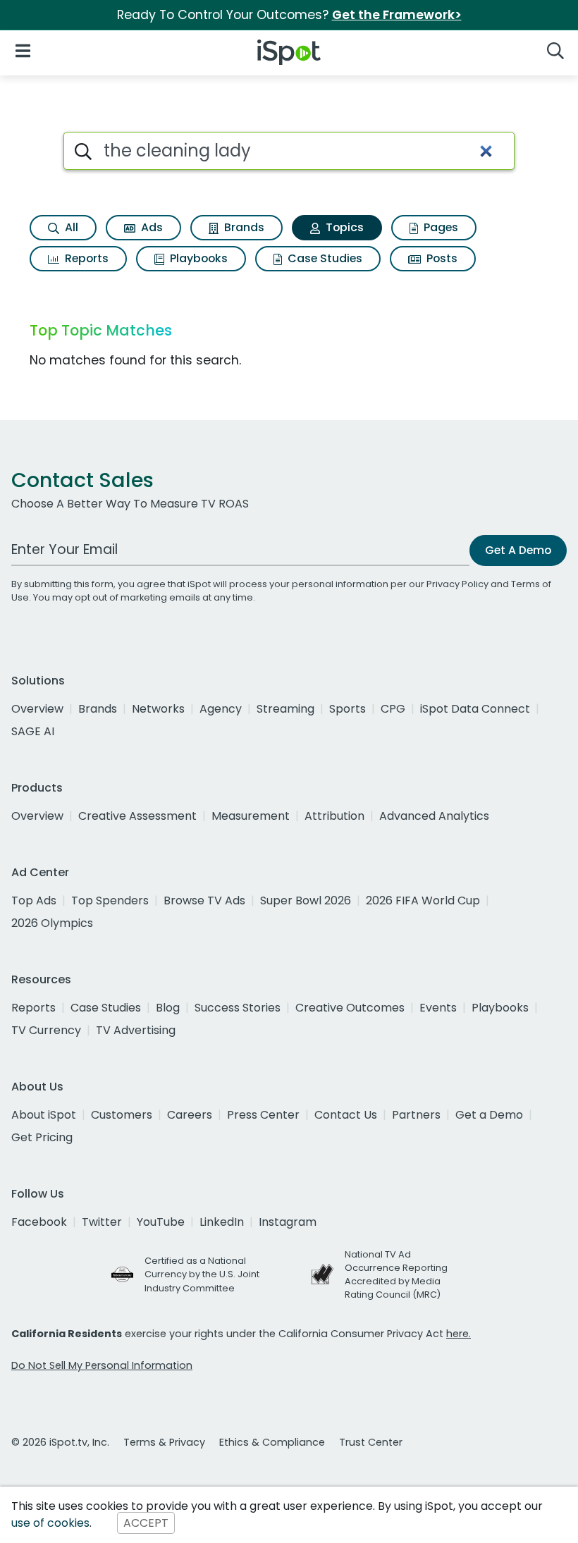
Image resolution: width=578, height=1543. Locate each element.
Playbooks (197, 258)
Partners (416, 1115)
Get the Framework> (397, 14)
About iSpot (43, 1115)
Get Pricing (42, 1137)
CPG (393, 709)
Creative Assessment (137, 816)
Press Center (263, 1115)
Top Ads (33, 900)
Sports (347, 709)
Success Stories (238, 1008)
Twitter (102, 1222)
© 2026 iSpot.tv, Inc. (60, 1442)
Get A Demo (518, 550)
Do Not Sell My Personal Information (101, 1365)
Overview (37, 709)
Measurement (250, 816)
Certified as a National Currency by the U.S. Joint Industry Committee (201, 1274)
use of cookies (50, 1523)
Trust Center (370, 1442)
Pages (439, 227)
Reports (85, 258)
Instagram (287, 1222)
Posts (440, 258)
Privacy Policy (457, 584)
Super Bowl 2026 (305, 900)
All (70, 227)
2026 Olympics (52, 923)
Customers (121, 1115)
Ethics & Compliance (272, 1442)
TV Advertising (136, 1030)
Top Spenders (110, 900)
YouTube (161, 1222)
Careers (189, 1115)
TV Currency (46, 1030)
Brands (242, 227)
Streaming (285, 709)
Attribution (334, 816)
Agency (220, 709)
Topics (343, 227)
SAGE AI (32, 731)
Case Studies (323, 258)
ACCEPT (145, 1523)
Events (438, 1008)
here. (458, 1334)
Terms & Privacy (164, 1442)
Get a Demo (489, 1115)
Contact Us (345, 1115)
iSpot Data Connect (475, 709)
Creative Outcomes (350, 1008)
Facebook (39, 1222)
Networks (158, 709)
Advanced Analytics (434, 816)
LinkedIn (221, 1222)
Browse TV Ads (204, 900)
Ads (150, 227)
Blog (168, 1008)
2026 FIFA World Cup (423, 900)
